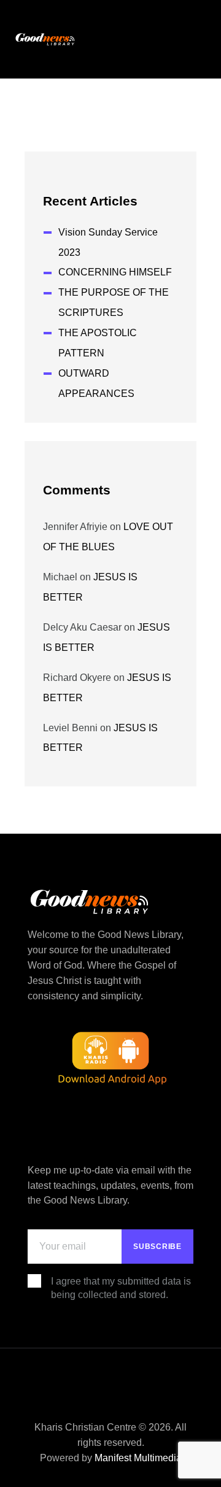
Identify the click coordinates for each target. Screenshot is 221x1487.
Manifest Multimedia (138, 1458)
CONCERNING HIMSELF (115, 272)
